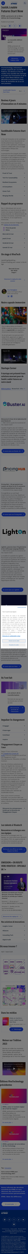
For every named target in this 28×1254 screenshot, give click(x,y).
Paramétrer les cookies (14, 644)
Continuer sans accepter (22, 607)
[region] (14, 627)
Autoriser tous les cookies (14, 640)
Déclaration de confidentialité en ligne (11, 636)
